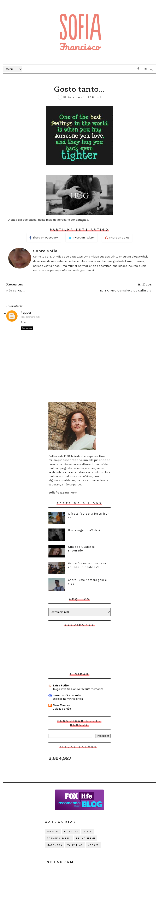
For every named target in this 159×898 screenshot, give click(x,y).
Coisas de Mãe (62, 708)
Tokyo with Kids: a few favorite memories (78, 689)
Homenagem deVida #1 (85, 530)
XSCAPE (93, 845)
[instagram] (145, 69)
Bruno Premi (85, 838)
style (87, 831)
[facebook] (138, 69)
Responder (27, 328)
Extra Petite (61, 685)
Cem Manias (61, 705)
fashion (53, 831)
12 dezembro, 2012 (31, 317)
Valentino (75, 845)
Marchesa (54, 845)
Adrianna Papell (59, 838)
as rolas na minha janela (68, 698)
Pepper (26, 312)
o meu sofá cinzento (67, 695)
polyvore (71, 831)
